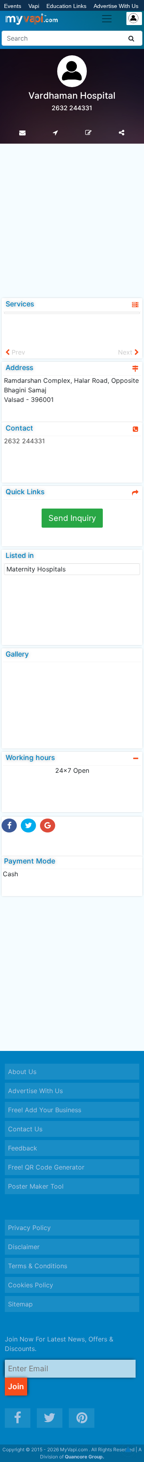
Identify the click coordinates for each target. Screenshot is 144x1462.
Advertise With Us (116, 6)
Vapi (33, 6)
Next (126, 352)
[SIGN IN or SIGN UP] (134, 18)
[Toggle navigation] (107, 19)
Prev (17, 352)
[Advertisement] (72, 219)
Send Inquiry (72, 518)
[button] (128, 1450)
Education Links (66, 6)
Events (12, 6)
